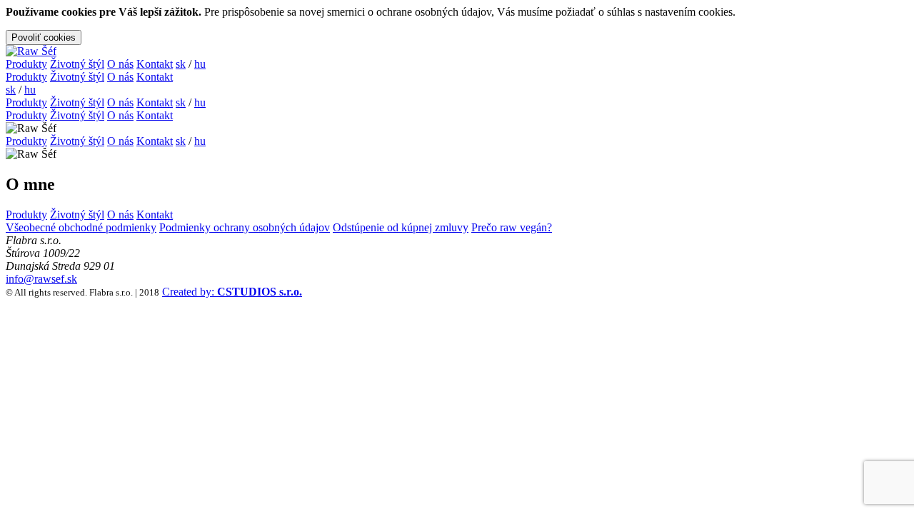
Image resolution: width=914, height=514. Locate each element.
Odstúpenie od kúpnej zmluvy (400, 227)
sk (181, 64)
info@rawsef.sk (41, 279)
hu (200, 64)
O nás (120, 64)
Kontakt (154, 64)
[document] (457, 25)
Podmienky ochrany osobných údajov (244, 227)
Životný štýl (77, 64)
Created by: (232, 292)
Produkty (26, 64)
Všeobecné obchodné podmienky (81, 227)
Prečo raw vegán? (511, 227)
